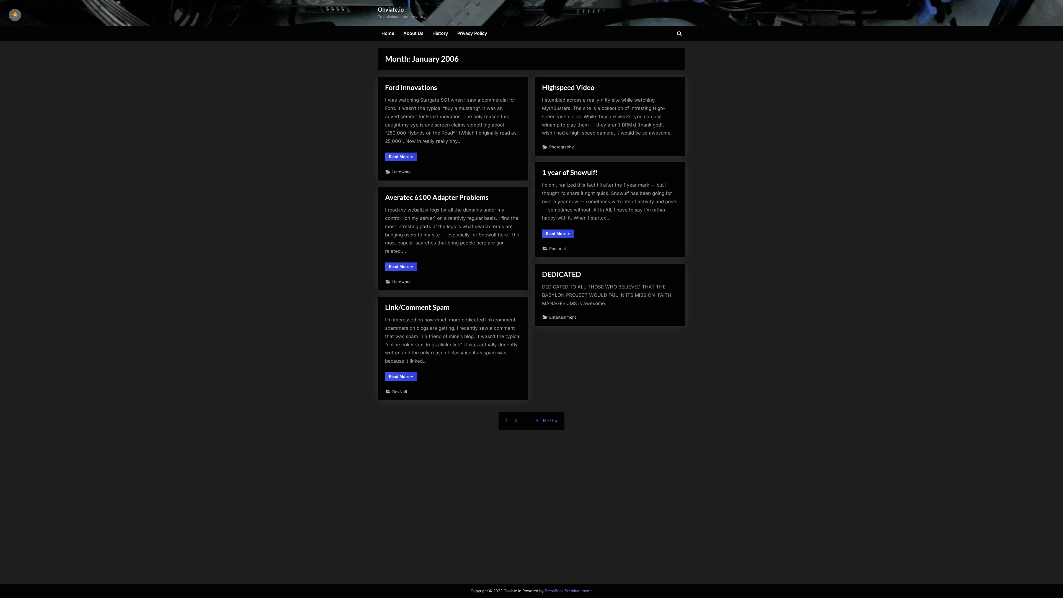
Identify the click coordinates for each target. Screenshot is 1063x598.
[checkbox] (15, 15)
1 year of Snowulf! (570, 172)
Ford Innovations (411, 87)
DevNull (399, 391)
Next (548, 420)
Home (387, 33)
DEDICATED (561, 274)
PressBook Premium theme (569, 591)
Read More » (403, 157)
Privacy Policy (472, 33)
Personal (557, 248)
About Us (413, 33)
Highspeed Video (568, 87)
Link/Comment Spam (417, 307)
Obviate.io (391, 9)
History (440, 33)
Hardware (401, 171)
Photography (561, 147)
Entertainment (562, 317)
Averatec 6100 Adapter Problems (437, 197)
